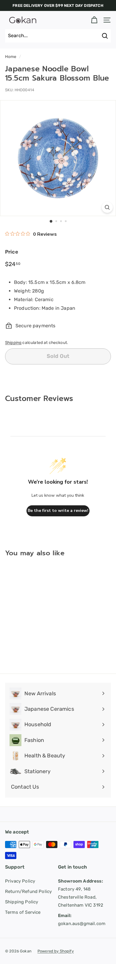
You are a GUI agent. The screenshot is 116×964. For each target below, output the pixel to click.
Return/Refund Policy (28, 891)
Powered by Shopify (55, 951)
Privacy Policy (20, 881)
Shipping (13, 342)
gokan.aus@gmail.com (81, 919)
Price (11, 252)
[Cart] (94, 20)
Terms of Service (23, 912)
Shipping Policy (21, 902)
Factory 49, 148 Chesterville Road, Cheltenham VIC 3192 (80, 893)
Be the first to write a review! (58, 510)
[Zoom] (107, 207)
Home (11, 56)
